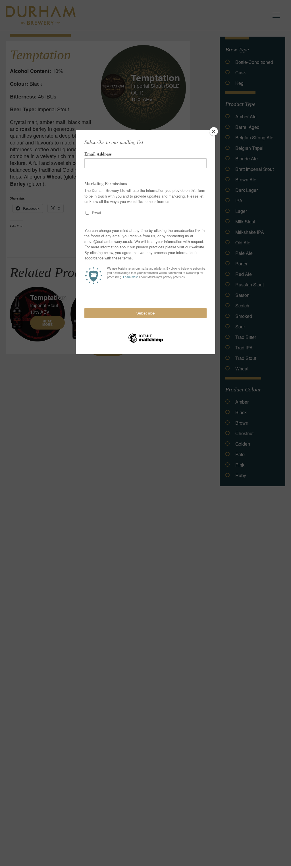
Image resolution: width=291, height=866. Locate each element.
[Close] (213, 131)
